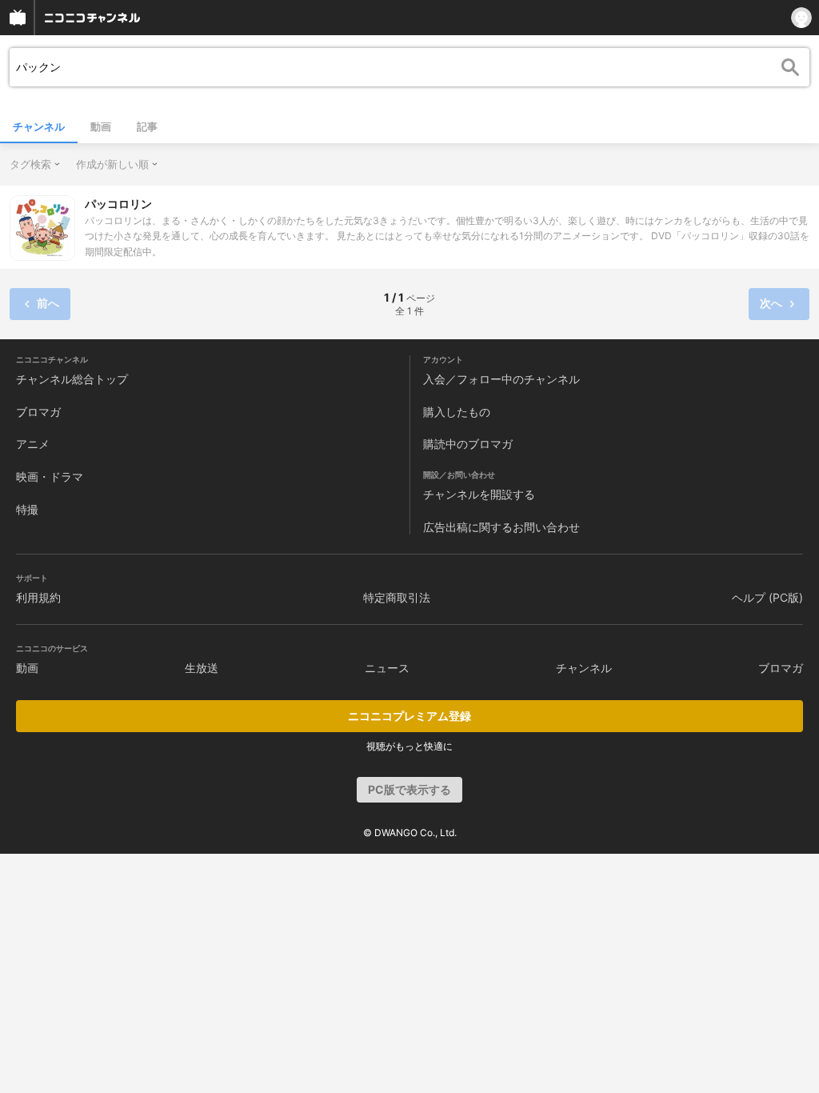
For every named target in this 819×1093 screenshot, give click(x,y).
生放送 (201, 668)
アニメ (33, 443)
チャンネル (39, 126)
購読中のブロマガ (468, 443)
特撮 (27, 509)
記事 (147, 126)
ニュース (387, 668)
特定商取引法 (396, 597)
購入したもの (456, 411)
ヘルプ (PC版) (767, 597)
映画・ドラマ (49, 476)
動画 (100, 126)
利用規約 (38, 597)
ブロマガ (38, 411)
